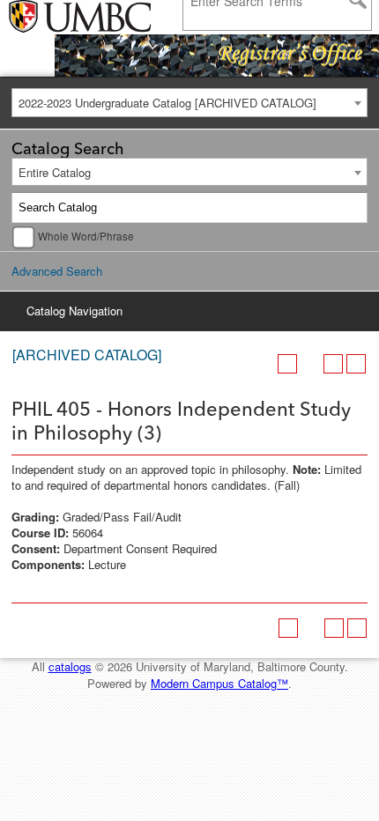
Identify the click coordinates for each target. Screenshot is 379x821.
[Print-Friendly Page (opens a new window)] (333, 364)
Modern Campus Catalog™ (219, 683)
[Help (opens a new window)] (356, 364)
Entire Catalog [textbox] (55, 172)
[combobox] (189, 102)
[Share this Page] (310, 364)
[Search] (353, 208)
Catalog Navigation (74, 310)
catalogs (70, 666)
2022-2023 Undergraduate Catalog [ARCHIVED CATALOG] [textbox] (167, 102)
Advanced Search (56, 271)
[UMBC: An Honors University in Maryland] (55, 17)
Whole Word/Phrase (86, 236)
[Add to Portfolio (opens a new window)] (287, 364)
